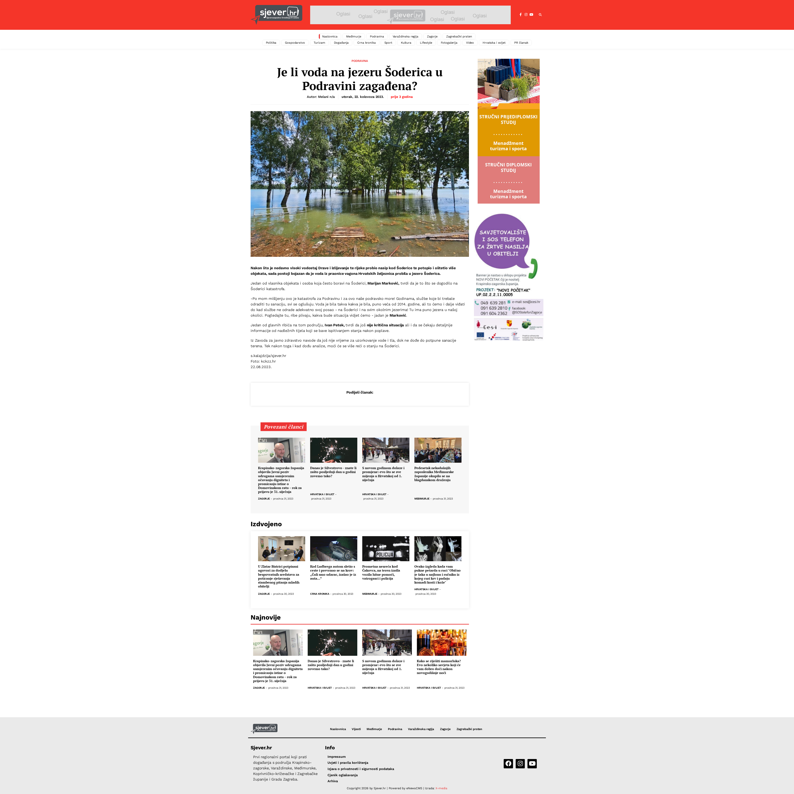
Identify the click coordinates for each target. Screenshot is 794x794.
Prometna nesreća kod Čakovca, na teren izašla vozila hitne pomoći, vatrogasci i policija (381, 572)
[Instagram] (526, 15)
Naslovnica (330, 36)
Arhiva (333, 781)
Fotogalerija (449, 42)
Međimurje (353, 36)
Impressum (337, 757)
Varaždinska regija (405, 36)
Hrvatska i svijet (494, 42)
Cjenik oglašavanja (343, 775)
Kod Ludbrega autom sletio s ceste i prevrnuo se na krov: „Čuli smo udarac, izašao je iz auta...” (333, 572)
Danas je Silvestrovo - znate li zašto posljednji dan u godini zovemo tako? (333, 472)
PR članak (521, 42)
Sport (388, 42)
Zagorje (432, 36)
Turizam (319, 42)
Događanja (341, 42)
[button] (540, 15)
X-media (441, 788)
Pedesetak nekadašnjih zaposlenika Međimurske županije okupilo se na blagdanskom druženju (434, 474)
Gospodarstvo (295, 42)
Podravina (377, 36)
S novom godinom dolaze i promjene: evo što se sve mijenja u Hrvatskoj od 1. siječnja (383, 474)
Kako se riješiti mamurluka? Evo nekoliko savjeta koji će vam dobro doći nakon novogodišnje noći (439, 667)
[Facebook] (521, 15)
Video (470, 42)
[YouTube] (531, 15)
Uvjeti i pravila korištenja (348, 763)
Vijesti (356, 729)
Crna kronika (366, 42)
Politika (271, 42)
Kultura (406, 42)
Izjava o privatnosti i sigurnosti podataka (361, 769)
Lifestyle (426, 42)
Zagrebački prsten (459, 36)
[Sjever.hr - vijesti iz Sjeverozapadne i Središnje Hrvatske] (276, 15)
